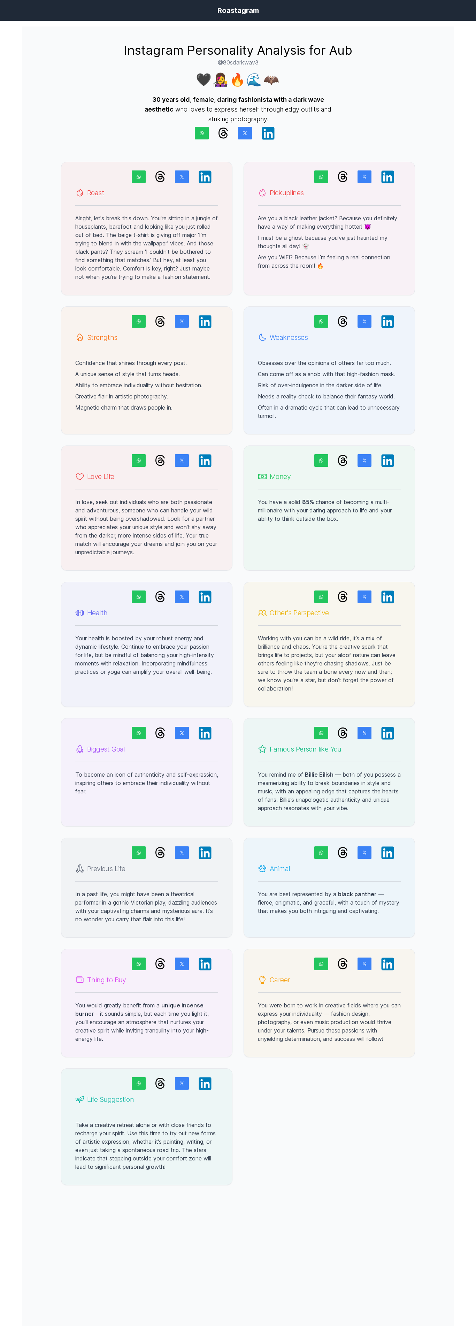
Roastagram (238, 10)
